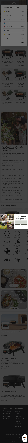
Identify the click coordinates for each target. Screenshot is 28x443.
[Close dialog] (27, 214)
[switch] (25, 439)
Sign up (21, 224)
